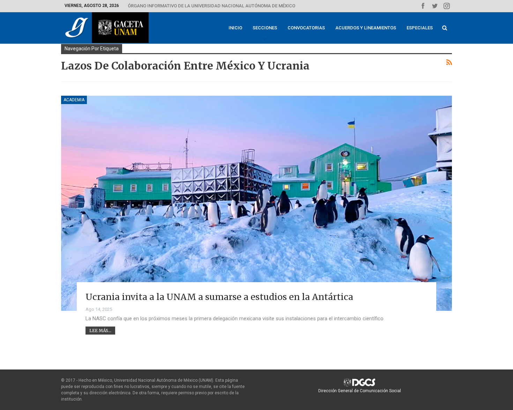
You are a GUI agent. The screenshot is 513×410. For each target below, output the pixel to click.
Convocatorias (306, 27)
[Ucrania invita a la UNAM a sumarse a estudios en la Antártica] (256, 203)
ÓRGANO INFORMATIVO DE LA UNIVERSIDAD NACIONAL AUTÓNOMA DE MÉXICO (211, 5)
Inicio (235, 27)
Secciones (265, 27)
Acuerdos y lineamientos (365, 27)
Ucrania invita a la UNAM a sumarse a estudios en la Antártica (219, 296)
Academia (74, 99)
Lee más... (100, 330)
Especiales (420, 27)
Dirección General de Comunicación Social (359, 390)
